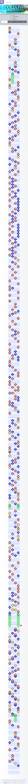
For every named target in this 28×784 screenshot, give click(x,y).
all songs (8, 2)
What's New (22, 782)
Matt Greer (9, 782)
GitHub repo (15, 782)
